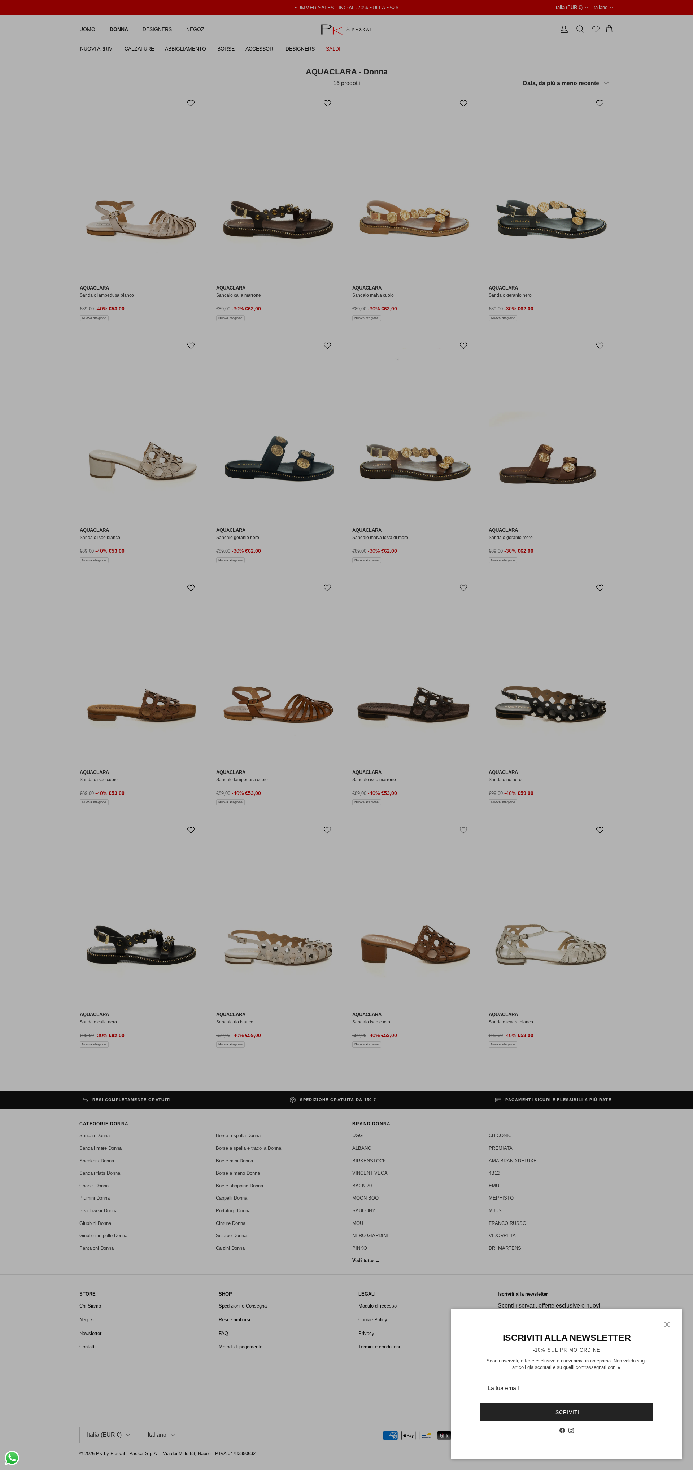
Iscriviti (566, 1412)
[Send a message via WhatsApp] (12, 1457)
